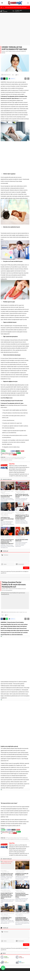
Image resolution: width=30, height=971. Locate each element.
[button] (3, 968)
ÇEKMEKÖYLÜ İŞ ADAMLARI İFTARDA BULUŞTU (21, 874)
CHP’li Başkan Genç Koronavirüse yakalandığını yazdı (7, 519)
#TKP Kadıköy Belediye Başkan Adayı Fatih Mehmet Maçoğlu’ (17, 837)
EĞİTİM (2, 913)
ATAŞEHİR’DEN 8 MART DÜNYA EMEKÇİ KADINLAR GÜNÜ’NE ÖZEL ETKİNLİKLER (22, 919)
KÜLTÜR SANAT (26, 913)
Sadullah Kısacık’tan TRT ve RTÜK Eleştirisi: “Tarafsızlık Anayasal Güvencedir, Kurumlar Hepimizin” (22, 516)
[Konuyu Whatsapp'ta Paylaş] (7, 79)
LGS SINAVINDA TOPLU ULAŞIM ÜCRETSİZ (6, 918)
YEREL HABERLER (4, 514)
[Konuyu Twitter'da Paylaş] (4, 79)
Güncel (19, 491)
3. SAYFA (2, 512)
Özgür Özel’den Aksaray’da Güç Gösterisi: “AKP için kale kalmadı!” (22, 495)
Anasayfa (3, 51)
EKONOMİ (17, 890)
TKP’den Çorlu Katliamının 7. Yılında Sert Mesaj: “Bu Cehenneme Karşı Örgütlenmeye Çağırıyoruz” (7, 541)
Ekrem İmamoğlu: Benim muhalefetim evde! (6, 496)
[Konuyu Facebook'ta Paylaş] (2, 79)
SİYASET (9, 491)
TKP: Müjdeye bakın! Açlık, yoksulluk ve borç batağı (7, 874)
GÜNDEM (5, 491)
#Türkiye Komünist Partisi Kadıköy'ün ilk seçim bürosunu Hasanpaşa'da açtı (15, 839)
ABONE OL (13, 78)
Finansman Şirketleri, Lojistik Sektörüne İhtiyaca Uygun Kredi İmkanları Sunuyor (21, 895)
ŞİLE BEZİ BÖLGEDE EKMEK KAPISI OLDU (21, 540)
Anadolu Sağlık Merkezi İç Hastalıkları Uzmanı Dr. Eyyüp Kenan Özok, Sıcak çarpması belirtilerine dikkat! (7, 895)
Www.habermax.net (8, 513)
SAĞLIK (12, 512)
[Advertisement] (15, 28)
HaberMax (12, 463)
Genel (7, 51)
